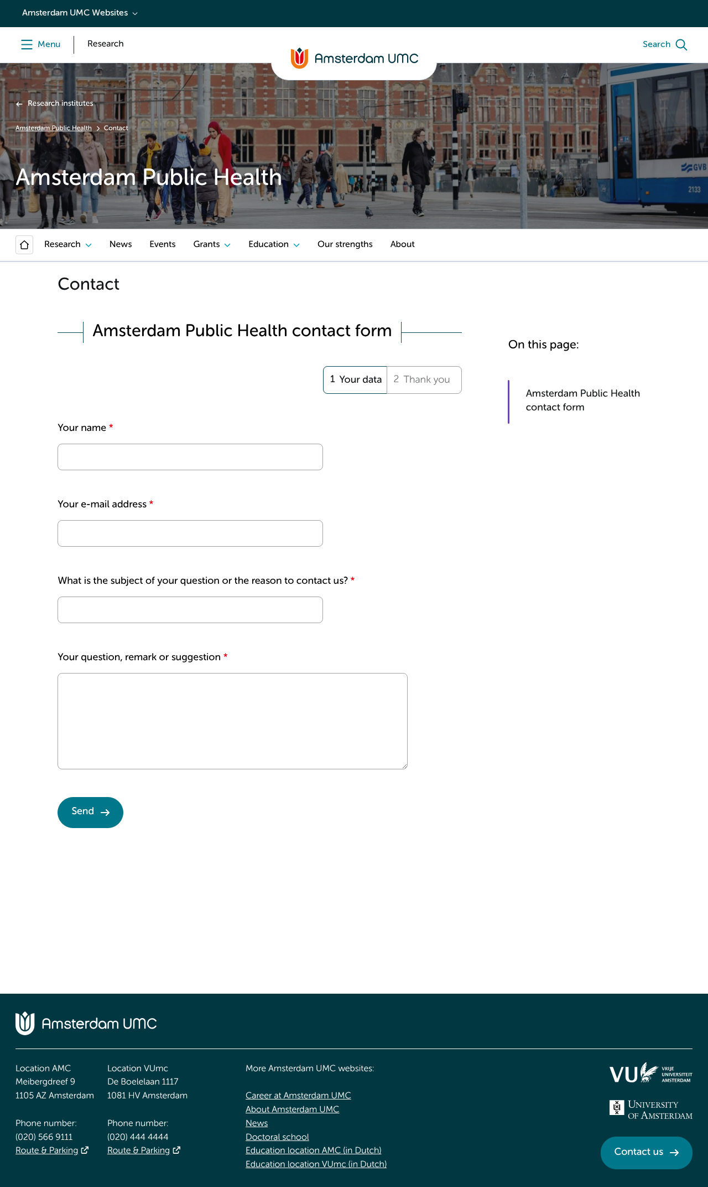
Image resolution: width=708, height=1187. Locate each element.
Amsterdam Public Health (53, 128)
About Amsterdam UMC (292, 1110)
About (403, 244)
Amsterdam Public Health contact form (583, 401)
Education (268, 244)
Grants (206, 244)
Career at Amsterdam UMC (298, 1096)
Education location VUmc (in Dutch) (316, 1164)
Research (62, 244)
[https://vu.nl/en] (651, 1072)
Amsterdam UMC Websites (75, 13)
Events (162, 244)
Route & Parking (46, 1151)
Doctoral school (277, 1137)
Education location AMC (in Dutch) (314, 1151)
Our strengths (345, 244)
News (121, 244)
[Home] (24, 244)
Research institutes (60, 104)
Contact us (639, 1153)
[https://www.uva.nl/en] (651, 1109)
